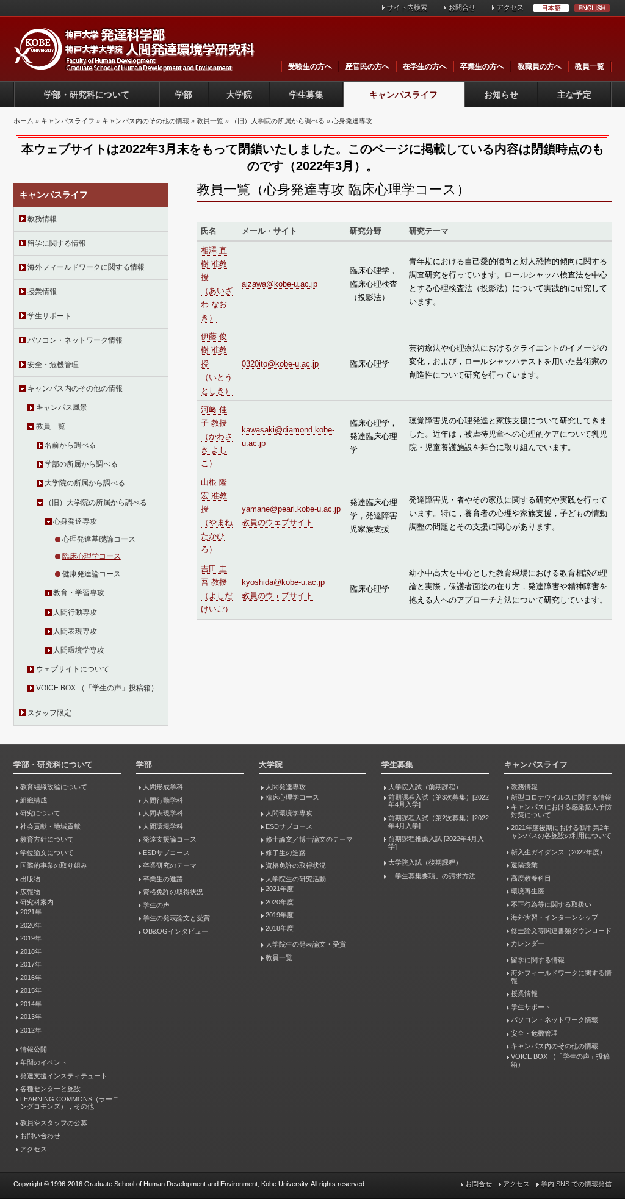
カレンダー (527, 943)
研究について (40, 813)
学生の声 (156, 905)
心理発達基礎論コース (98, 539)
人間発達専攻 (286, 786)
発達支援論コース (170, 839)
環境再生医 (527, 891)
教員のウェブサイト (277, 522)
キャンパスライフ (403, 94)
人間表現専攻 (75, 631)
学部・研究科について (86, 94)
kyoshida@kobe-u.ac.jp (283, 582)
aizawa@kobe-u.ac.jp (279, 283)
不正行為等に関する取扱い (551, 904)
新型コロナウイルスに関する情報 (561, 797)
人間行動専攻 (75, 612)
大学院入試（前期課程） (425, 786)
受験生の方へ (310, 66)
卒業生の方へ (482, 66)
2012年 (31, 1030)
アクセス (510, 7)
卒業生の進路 (163, 878)
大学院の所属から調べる (85, 483)
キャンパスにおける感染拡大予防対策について (561, 810)
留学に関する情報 (56, 243)
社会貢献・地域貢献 (50, 826)
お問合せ (462, 7)
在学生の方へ (425, 66)
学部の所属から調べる (81, 464)
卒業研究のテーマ (170, 865)
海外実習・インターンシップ (554, 917)
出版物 (30, 878)
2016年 (31, 977)
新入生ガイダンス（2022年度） (558, 852)
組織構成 (33, 800)
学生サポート (49, 316)
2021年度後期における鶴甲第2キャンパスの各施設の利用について (561, 831)
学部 (183, 94)
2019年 (31, 938)
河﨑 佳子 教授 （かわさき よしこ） (217, 436)
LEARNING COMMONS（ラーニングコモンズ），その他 (69, 1103)
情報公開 (33, 1049)
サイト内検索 (407, 7)
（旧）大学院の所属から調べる (278, 120)
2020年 (31, 925)
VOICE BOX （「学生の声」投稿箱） (97, 688)
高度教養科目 (531, 878)
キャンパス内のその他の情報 (145, 120)
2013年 (31, 1016)
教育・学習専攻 (78, 593)
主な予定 (574, 94)
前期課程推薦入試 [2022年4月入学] (436, 842)
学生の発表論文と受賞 (176, 918)
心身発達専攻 (352, 120)
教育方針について (47, 839)
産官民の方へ (367, 66)
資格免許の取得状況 (173, 891)
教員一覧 (589, 66)
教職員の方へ (540, 66)
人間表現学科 (163, 813)
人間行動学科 (163, 800)
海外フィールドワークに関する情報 (86, 267)
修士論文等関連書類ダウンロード (561, 930)
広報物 (30, 891)
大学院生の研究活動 (296, 878)
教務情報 (42, 219)
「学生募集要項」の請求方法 (431, 875)
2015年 (31, 990)
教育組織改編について (53, 786)
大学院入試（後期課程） (425, 862)
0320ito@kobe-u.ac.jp (280, 363)
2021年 (31, 911)
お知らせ (501, 94)
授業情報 (42, 291)
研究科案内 (37, 902)
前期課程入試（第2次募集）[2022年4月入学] (438, 821)
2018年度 (280, 928)
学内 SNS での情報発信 (576, 1183)
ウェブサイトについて (72, 669)
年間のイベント (43, 1062)
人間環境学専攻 (78, 650)
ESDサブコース (166, 852)
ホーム (23, 120)
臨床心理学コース (91, 556)
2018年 (31, 951)
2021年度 (280, 888)
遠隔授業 (524, 864)
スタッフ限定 (49, 713)
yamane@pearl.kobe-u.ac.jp (291, 509)
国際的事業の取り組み (53, 865)
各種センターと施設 (50, 1088)
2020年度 (280, 902)
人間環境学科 (163, 826)
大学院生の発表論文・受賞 (306, 944)
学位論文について (47, 852)
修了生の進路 (286, 852)
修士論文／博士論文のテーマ (309, 839)
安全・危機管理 (53, 364)
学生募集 (306, 94)
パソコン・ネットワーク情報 (75, 340)
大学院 (239, 94)
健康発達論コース (91, 574)
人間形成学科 (163, 786)
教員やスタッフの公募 (53, 1122)
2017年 (31, 964)
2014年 (31, 1004)
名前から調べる (70, 445)
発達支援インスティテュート (63, 1075)
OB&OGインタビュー (175, 931)
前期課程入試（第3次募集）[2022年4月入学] (438, 801)
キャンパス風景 (61, 407)
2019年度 (280, 914)
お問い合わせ (40, 1135)
